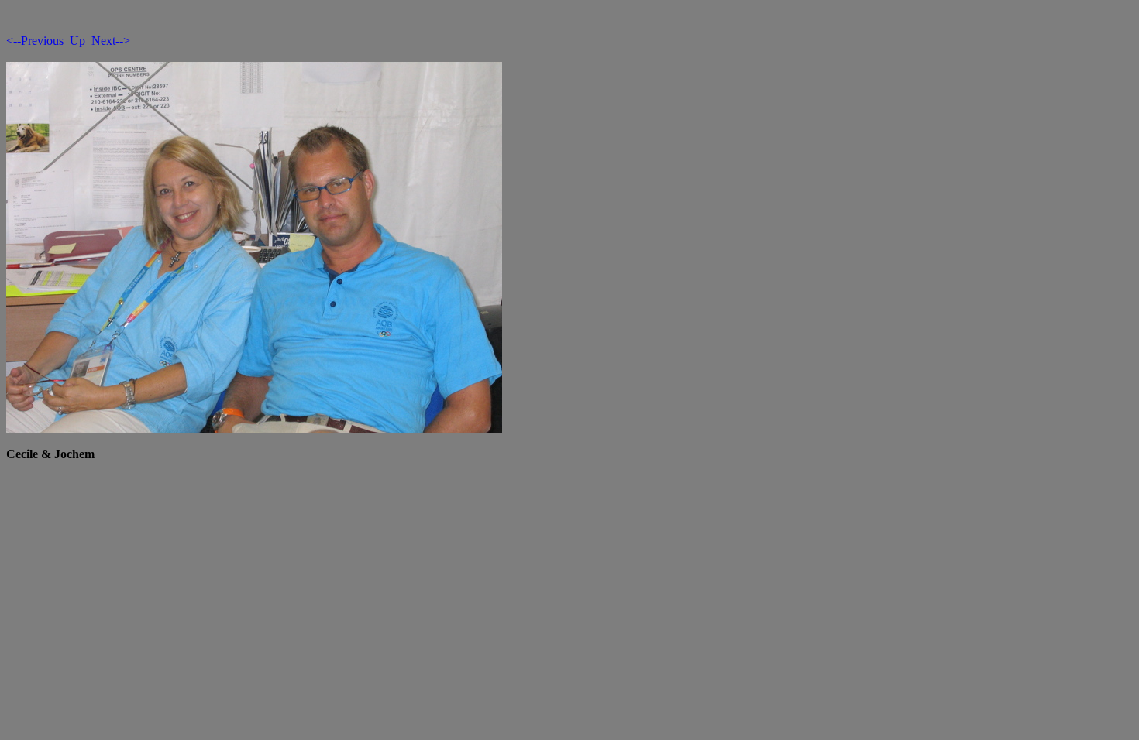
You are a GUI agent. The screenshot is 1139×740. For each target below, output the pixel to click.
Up (77, 40)
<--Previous (35, 40)
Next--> (110, 40)
